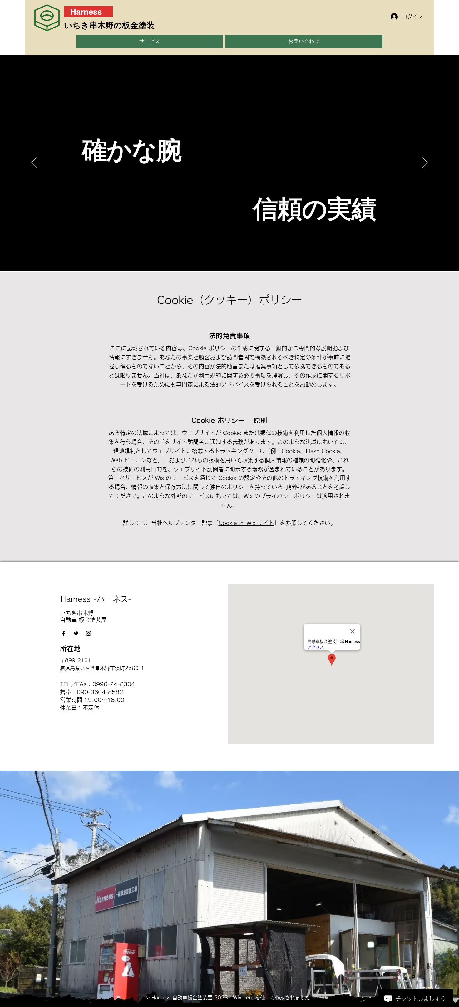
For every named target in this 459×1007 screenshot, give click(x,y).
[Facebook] (63, 633)
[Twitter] (76, 633)
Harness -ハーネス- (95, 599)
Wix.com (243, 997)
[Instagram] (88, 633)
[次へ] (425, 163)
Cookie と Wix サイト (246, 523)
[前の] (34, 163)
